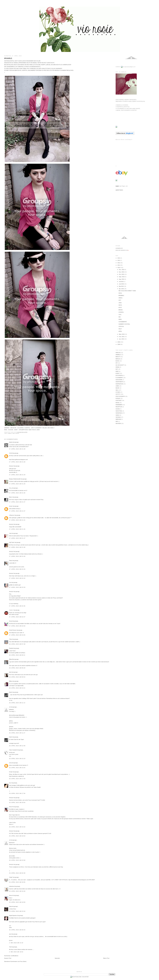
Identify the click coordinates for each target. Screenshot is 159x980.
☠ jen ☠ (11, 610)
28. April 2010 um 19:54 (17, 836)
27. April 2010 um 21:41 (17, 520)
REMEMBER (119, 404)
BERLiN (118, 358)
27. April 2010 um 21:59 (17, 556)
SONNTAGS (119, 413)
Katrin (10, 692)
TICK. (120, 314)
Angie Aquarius (13, 915)
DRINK (117, 367)
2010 (118, 267)
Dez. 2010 (122, 269)
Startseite (57, 958)
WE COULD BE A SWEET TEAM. (127, 290)
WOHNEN (118, 423)
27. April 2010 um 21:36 (17, 493)
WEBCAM (118, 419)
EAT (117, 369)
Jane (10, 533)
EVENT (118, 373)
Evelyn (11, 771)
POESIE (118, 398)
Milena (10, 681)
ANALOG (118, 352)
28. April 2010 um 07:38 (17, 644)
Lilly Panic (11, 542)
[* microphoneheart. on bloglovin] (125, 134)
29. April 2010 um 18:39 (17, 891)
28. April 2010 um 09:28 (17, 668)
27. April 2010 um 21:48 (17, 547)
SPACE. (121, 298)
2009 (118, 342)
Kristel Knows (12, 630)
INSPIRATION (119, 384)
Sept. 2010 (122, 276)
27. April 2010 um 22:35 (17, 606)
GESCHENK (119, 379)
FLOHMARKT (119, 377)
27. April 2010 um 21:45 (17, 529)
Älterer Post (106, 958)
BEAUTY (10, 433)
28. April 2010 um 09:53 (17, 677)
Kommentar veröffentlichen (11, 955)
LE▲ (10, 488)
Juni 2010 (121, 284)
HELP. (120, 328)
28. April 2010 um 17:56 (17, 793)
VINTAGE (118, 417)
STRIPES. (121, 312)
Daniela (11, 648)
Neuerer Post (7, 958)
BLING (117, 361)
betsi (10, 672)
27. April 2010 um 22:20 (17, 569)
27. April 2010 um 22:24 (17, 578)
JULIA (10, 453)
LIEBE (117, 386)
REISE (117, 402)
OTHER (118, 392)
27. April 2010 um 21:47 (17, 538)
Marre (10, 497)
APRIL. (120, 331)
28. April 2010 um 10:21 (17, 688)
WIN (117, 421)
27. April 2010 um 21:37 (17, 502)
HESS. (120, 293)
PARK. (120, 319)
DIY (117, 363)
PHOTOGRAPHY (120, 396)
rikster (10, 506)
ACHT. (120, 307)
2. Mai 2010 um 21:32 (16, 942)
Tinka (10, 639)
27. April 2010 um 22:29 (17, 587)
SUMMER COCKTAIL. (124, 324)
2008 (118, 344)
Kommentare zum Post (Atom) (18, 961)
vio (10, 707)
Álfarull (11, 659)
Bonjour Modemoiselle (15, 479)
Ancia (10, 621)
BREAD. (121, 309)
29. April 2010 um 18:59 (17, 902)
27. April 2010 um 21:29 (17, 474)
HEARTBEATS (119, 381)
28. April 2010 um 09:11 (17, 655)
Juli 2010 (121, 281)
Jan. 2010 (121, 339)
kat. (10, 782)
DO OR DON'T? (120, 365)
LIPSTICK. (121, 326)
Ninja (10, 906)
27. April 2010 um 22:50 (17, 626)
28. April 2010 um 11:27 (17, 733)
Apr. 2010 (121, 288)
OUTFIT (17, 433)
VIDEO (117, 415)
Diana (10, 560)
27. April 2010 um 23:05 (17, 635)
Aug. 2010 (121, 279)
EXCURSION (119, 375)
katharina (11, 886)
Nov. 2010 (121, 272)
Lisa (10, 582)
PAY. (120, 317)
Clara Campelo (13, 750)
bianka (11, 442)
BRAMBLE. (8, 58)
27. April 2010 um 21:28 (17, 449)
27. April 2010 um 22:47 (17, 617)
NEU (14, 433)
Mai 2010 (121, 286)
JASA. (120, 302)
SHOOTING (119, 411)
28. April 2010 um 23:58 (17, 860)
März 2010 (122, 334)
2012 (118, 262)
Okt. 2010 (121, 274)
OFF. (120, 300)
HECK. (120, 305)
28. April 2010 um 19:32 (17, 827)
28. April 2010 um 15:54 (17, 767)
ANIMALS (118, 354)
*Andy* (11, 877)
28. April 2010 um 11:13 (17, 702)
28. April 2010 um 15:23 (17, 758)
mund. (117, 186)
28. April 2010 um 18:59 (17, 802)
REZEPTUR (119, 406)
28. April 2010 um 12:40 (17, 745)
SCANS (118, 409)
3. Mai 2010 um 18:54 (16, 951)
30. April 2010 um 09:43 (17, 929)
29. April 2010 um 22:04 (17, 911)
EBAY (117, 371)
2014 (118, 258)
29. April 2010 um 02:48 (17, 873)
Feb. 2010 (121, 336)
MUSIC (117, 388)
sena (10, 762)
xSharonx (11, 515)
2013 (118, 260)
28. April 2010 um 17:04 (17, 778)
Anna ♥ (11, 806)
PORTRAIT (119, 400)
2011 (118, 265)
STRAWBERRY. (123, 321)
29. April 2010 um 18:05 (17, 882)
